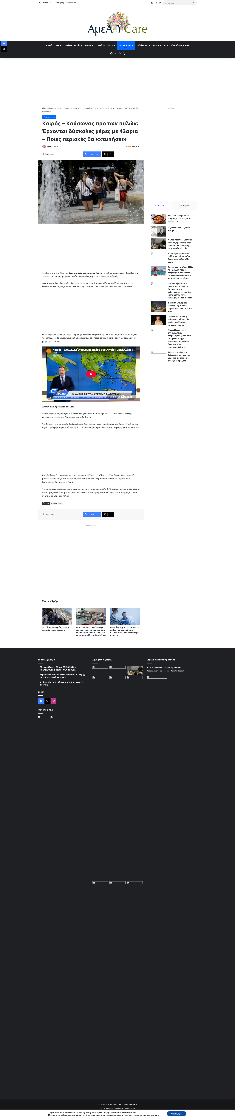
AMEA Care (51, 146)
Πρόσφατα (159, 205)
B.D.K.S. (134, 1104)
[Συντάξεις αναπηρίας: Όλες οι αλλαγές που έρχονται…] (57, 616)
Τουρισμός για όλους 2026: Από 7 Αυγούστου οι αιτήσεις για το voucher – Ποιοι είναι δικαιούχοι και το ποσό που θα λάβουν (180, 273)
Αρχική (49, 45)
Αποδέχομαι (176, 1114)
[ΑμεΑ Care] (117, 23)
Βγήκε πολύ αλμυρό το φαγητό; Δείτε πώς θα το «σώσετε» (179, 218)
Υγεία (110, 45)
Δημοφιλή (184, 205)
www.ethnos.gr (56, 503)
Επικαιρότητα (125, 45)
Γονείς (100, 45)
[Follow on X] (57, 146)
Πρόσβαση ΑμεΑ (46, 3)
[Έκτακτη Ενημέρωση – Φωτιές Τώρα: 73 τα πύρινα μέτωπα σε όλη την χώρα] (158, 306)
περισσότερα (152, 1115)
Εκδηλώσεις (142, 45)
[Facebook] (4, 43)
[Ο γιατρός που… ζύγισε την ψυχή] (158, 231)
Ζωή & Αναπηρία (72, 45)
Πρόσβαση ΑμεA (182, 45)
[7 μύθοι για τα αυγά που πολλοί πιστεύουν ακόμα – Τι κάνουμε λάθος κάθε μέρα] (158, 257)
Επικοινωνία (71, 3)
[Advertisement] (117, 79)
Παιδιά (88, 45)
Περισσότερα (159, 45)
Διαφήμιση (59, 3)
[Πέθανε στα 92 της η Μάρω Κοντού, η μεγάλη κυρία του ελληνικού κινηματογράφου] (158, 320)
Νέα (57, 45)
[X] (4, 49)
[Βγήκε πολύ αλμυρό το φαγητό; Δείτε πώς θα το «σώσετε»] (158, 219)
